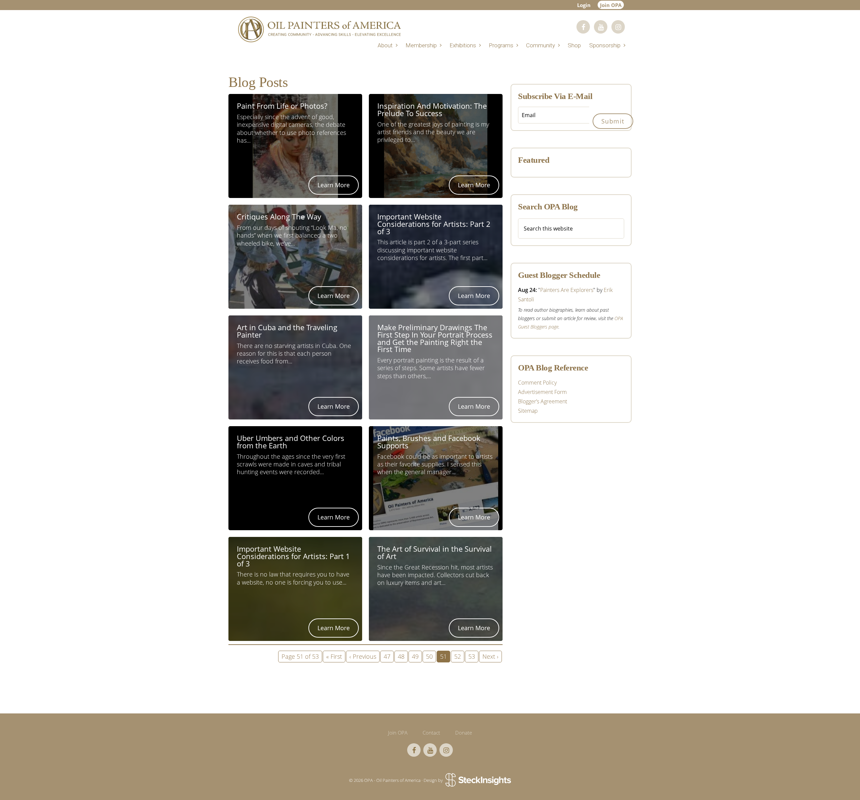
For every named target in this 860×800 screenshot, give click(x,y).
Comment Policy (537, 382)
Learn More (333, 185)
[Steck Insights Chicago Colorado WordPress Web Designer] (477, 780)
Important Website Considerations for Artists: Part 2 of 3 (433, 224)
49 (415, 656)
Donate (463, 732)
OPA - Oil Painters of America (319, 29)
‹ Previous (362, 656)
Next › (490, 656)
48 (401, 656)
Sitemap (528, 410)
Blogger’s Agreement (542, 401)
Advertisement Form (542, 392)
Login (584, 5)
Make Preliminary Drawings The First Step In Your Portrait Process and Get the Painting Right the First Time (434, 339)
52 (457, 656)
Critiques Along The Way (279, 217)
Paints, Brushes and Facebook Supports (428, 442)
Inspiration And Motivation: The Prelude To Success (432, 110)
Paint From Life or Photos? (282, 106)
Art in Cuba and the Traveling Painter (287, 332)
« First (334, 656)
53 (471, 656)
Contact (431, 732)
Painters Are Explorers (566, 290)
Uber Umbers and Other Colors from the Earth (290, 442)
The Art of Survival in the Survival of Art (434, 553)
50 (429, 656)
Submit (613, 121)
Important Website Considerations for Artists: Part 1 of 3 (293, 556)
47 (387, 656)
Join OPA (610, 5)
